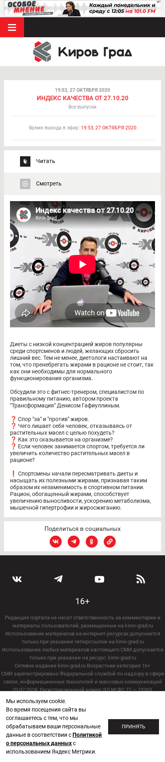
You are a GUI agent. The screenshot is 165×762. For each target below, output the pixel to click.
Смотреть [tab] (49, 183)
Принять (133, 727)
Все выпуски (82, 107)
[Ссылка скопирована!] (110, 542)
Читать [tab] (45, 161)
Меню (12, 27)
